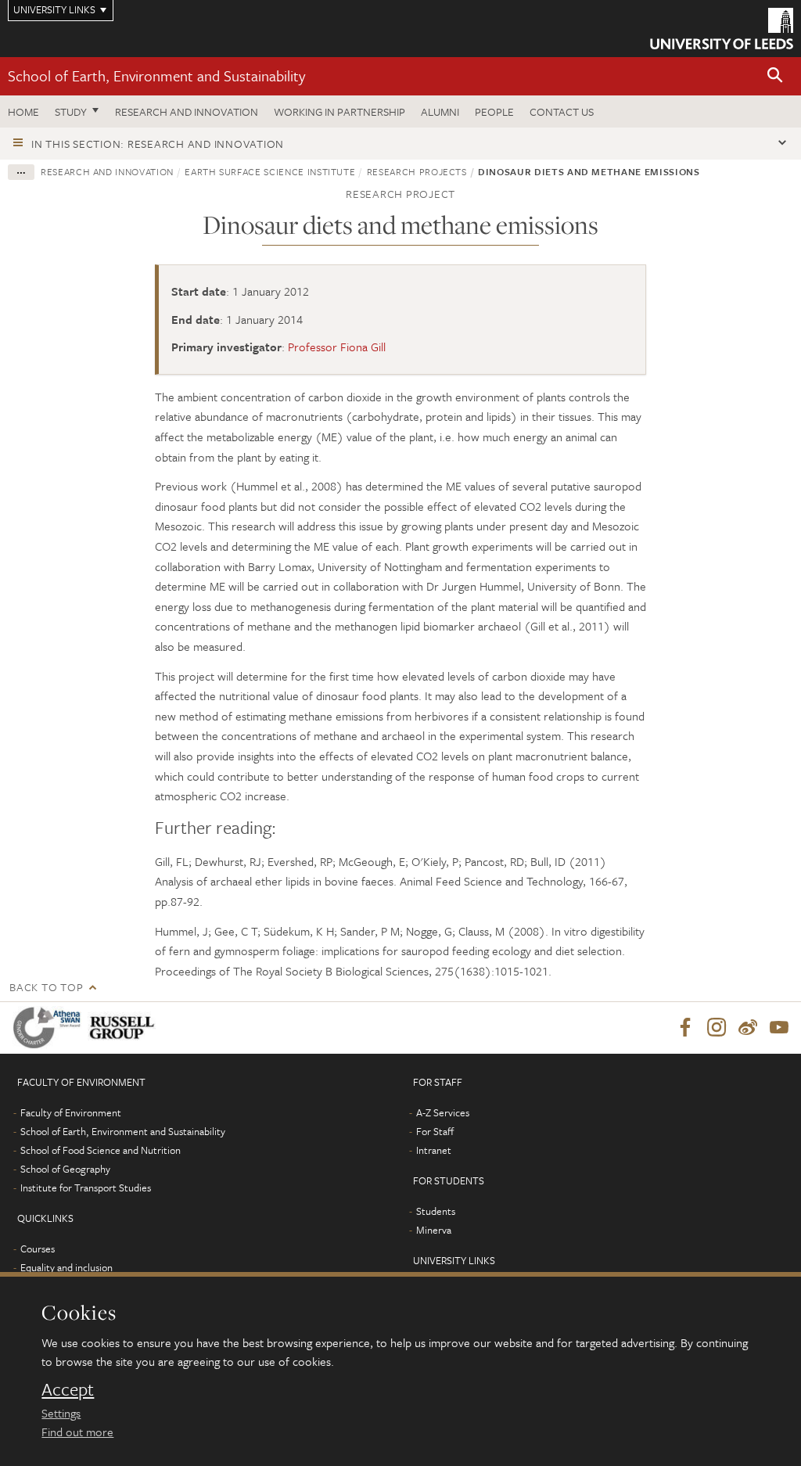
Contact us (562, 111)
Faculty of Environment (70, 1112)
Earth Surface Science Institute (270, 171)
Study (71, 111)
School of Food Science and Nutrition (100, 1150)
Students (435, 1211)
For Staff (435, 1131)
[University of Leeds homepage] (721, 28)
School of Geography (65, 1169)
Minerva (433, 1230)
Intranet (433, 1150)
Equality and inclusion (66, 1267)
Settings (61, 1412)
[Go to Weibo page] (747, 1028)
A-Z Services (442, 1112)
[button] (775, 76)
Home (23, 111)
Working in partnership (339, 111)
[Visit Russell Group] (125, 1027)
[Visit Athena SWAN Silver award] (50, 1027)
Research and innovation (186, 111)
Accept (67, 1389)
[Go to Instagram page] (716, 1028)
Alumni (440, 111)
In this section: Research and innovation (157, 143)
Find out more (77, 1431)
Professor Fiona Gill (337, 346)
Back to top (46, 987)
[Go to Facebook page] (685, 1028)
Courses (37, 1248)
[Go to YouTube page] (779, 1028)
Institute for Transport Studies (85, 1187)
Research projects (417, 171)
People (494, 111)
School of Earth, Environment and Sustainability (156, 75)
